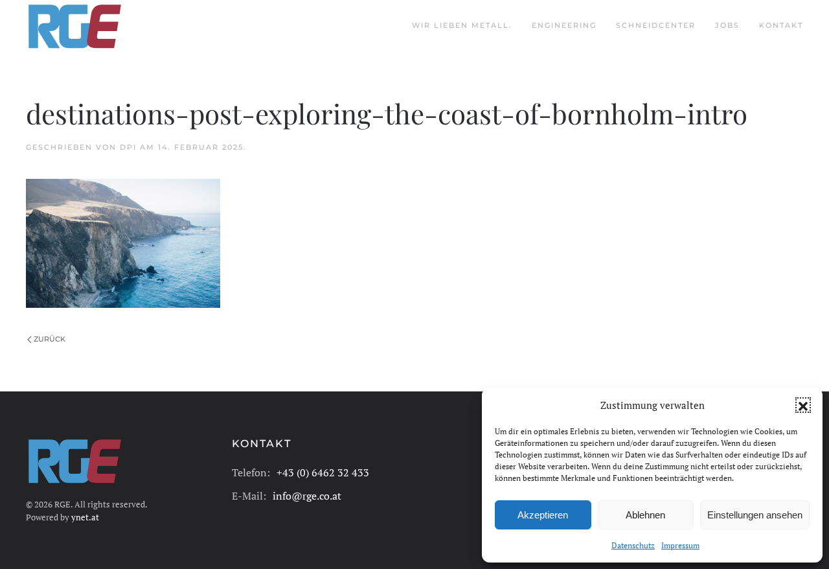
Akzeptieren (542, 514)
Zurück (49, 338)
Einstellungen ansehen (754, 514)
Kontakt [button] (781, 25)
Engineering (564, 25)
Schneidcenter (656, 25)
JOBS (727, 25)
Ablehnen (645, 514)
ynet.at (85, 517)
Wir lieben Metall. (462, 25)
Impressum (680, 545)
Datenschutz (633, 545)
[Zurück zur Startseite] (74, 26)
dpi (128, 147)
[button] (803, 405)
